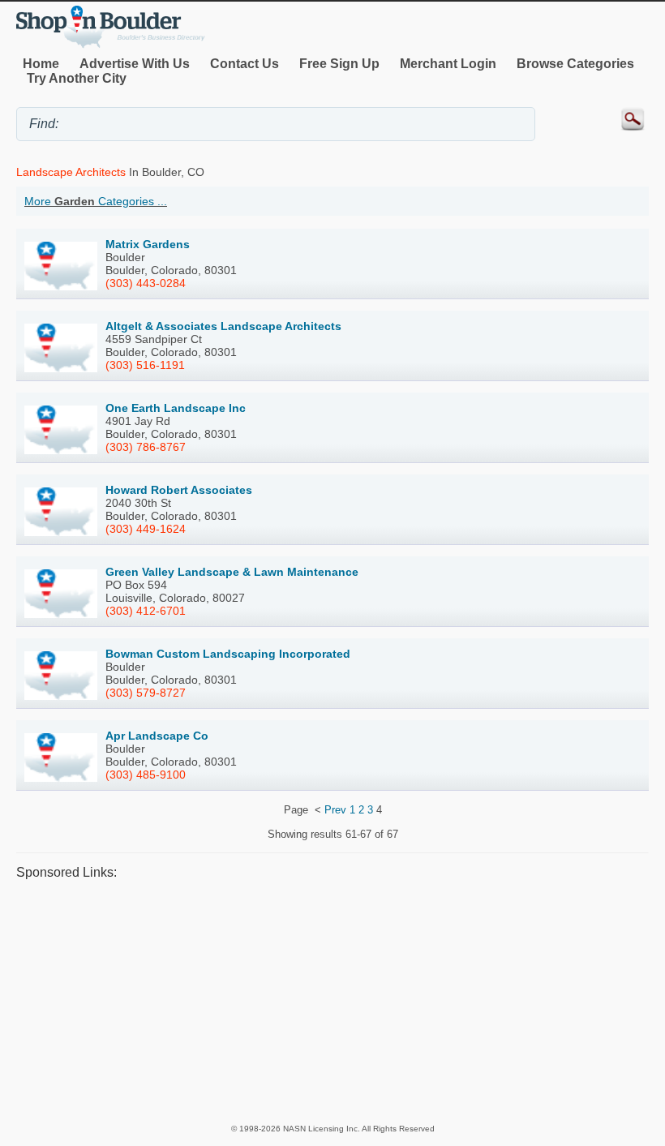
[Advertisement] (332, 1000)
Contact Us (244, 64)
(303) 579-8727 (145, 692)
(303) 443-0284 (145, 283)
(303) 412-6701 (145, 610)
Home (41, 64)
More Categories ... (95, 201)
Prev (335, 810)
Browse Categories (575, 64)
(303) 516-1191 (145, 364)
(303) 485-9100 (145, 774)
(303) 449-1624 (145, 528)
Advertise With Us (134, 64)
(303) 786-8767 (145, 446)
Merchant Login (448, 64)
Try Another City (77, 78)
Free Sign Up (339, 64)
